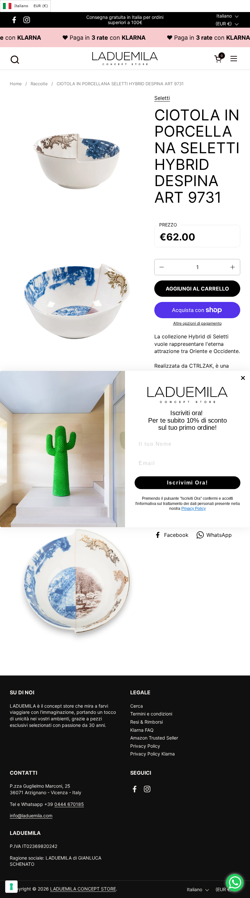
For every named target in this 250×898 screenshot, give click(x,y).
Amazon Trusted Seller (154, 738)
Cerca (136, 706)
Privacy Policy (145, 746)
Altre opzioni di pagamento (197, 323)
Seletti (162, 98)
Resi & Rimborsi (146, 722)
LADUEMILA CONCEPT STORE (83, 888)
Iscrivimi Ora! (187, 482)
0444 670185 (69, 804)
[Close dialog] (243, 378)
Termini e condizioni (151, 713)
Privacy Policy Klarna (152, 753)
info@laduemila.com (31, 815)
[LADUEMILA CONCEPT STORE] (125, 58)
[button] (14, 59)
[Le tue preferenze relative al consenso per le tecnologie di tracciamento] (11, 886)
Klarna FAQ (142, 730)
